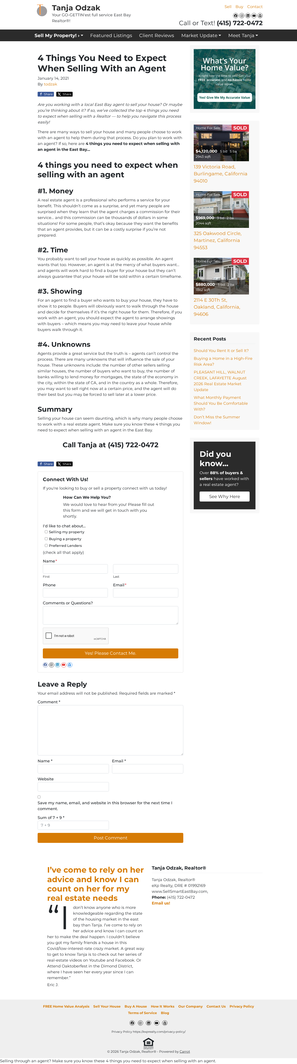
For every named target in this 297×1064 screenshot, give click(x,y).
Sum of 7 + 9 (51, 817)
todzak (50, 84)
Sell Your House (107, 1006)
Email (119, 585)
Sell (228, 6)
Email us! (161, 903)
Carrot (185, 1051)
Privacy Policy (242, 1006)
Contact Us (216, 1006)
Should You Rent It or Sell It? (221, 350)
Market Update (199, 35)
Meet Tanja (241, 35)
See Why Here (224, 496)
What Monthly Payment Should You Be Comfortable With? (221, 403)
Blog (165, 1013)
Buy (239, 6)
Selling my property (66, 532)
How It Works (162, 1006)
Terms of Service (142, 1013)
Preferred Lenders (65, 545)
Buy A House (136, 1006)
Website (46, 779)
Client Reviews (156, 35)
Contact (255, 6)
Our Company (190, 1006)
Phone (49, 585)
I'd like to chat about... (64, 526)
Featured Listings (111, 35)
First (46, 577)
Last (116, 577)
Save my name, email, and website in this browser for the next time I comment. (105, 806)
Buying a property (65, 539)
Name (50, 561)
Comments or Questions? (68, 603)
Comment (49, 702)
